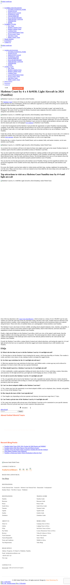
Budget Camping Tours (15, 27)
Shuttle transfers (9, 39)
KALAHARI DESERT (15, 18)
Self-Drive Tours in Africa (43, 528)
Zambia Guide (40, 513)
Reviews (4, 533)
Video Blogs (40, 542)
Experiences (7, 40)
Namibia (4, 499)
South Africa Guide (42, 506)
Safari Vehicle (40, 538)
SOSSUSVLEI (12, 11)
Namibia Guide (40, 499)
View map (4, 558)
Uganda (4, 510)
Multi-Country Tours (14, 37)
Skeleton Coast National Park (28, 487)
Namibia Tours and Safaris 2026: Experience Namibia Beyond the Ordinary (26, 449)
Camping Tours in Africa (43, 523)
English (8, 582)
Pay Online (5, 530)
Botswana (4, 501)
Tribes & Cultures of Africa (44, 533)
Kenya (3, 503)
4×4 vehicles (29, 123)
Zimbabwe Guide (41, 515)
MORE (10, 22)
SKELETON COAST (14, 13)
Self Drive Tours (13, 36)
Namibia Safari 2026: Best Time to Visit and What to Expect (21, 448)
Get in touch (5, 567)
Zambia (4, 513)
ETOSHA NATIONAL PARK (17, 9)
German (13, 583)
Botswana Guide (41, 501)
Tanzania (4, 508)
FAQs (3, 528)
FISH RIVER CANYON (15, 19)
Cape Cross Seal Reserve (26, 319)
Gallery (4, 526)
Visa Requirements (7, 542)
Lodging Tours (12, 31)
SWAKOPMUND (13, 16)
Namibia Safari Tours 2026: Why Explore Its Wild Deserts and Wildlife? (25, 446)
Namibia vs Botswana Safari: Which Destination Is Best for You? (23, 453)
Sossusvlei (17, 487)
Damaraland (40, 487)
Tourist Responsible (7, 538)
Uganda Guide (40, 510)
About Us (4, 523)
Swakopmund (47, 487)
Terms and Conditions (7, 540)
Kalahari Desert (6, 490)
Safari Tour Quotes (41, 535)
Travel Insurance (6, 535)
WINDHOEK (12, 21)
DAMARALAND (13, 14)
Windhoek (24, 490)
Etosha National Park (7, 487)
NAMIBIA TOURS (10, 24)
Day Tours (11, 26)
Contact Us (7, 42)
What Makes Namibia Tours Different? (15, 451)
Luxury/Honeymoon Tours (16, 32)
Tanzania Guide (41, 508)
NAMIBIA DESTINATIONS (13, 8)
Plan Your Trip (18, 88)
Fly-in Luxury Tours (14, 34)
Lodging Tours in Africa (43, 526)
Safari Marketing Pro (52, 580)
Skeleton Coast (7, 102)
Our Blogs (5, 478)
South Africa (5, 506)
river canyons (9, 137)
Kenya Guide (40, 503)
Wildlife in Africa (41, 540)
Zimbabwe (5, 515)
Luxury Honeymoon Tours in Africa (46, 530)
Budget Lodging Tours (14, 29)
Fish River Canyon (16, 490)
